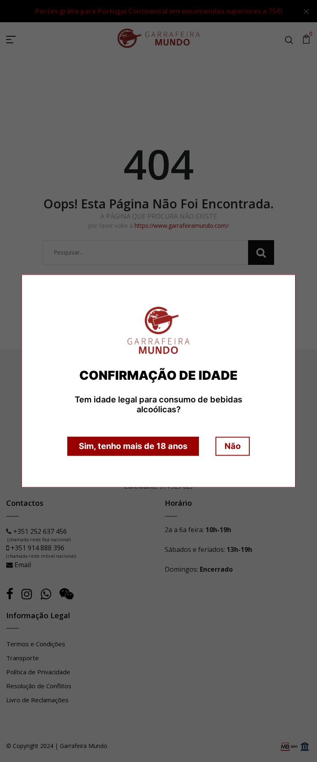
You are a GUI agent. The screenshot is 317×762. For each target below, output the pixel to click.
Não (233, 446)
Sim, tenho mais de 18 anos (133, 446)
